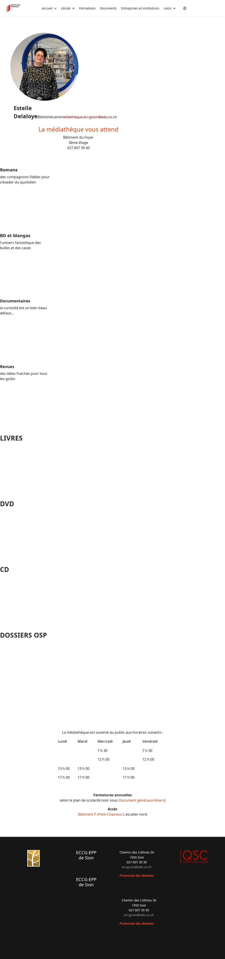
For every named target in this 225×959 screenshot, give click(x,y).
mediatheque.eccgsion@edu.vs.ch (88, 117)
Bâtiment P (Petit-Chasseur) (101, 814)
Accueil (47, 8)
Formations (87, 8)
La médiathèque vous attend (78, 129)
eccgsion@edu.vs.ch (137, 867)
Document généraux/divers (141, 800)
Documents (108, 8)
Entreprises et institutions (140, 8)
